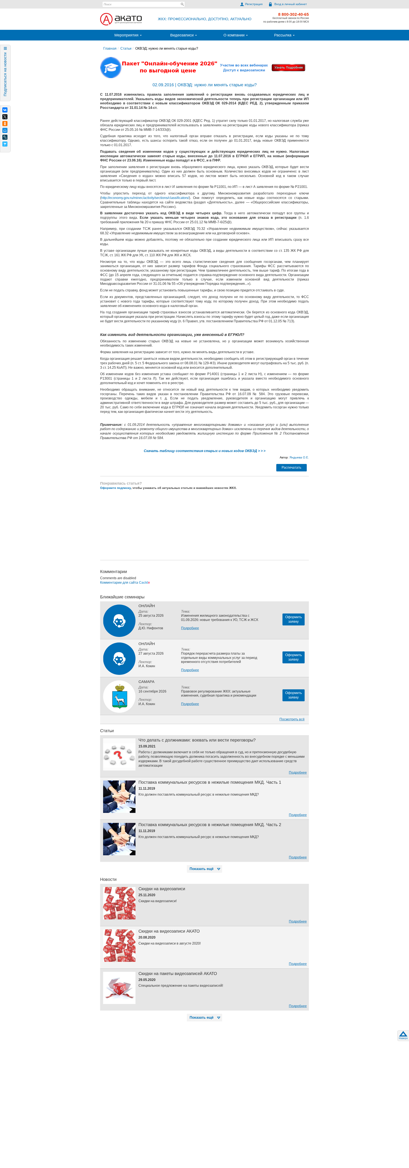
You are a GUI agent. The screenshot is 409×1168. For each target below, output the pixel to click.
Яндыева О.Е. (299, 457)
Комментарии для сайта (125, 582)
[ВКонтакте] (4, 110)
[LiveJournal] (4, 137)
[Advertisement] (204, 525)
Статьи (125, 48)
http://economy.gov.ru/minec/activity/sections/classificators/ (145, 198)
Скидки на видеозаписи (161, 888)
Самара (146, 682)
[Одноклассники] (4, 123)
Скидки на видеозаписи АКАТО (169, 931)
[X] (4, 117)
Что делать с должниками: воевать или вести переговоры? (197, 740)
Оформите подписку (115, 488)
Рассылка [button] (283, 35)
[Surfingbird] (4, 144)
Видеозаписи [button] (182, 35)
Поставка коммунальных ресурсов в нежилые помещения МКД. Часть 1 (209, 782)
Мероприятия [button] (127, 35)
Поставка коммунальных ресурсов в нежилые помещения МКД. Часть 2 (209, 824)
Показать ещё (201, 869)
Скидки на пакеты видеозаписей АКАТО (177, 973)
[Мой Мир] (4, 130)
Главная (110, 48)
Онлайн (146, 606)
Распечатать (291, 467)
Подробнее (190, 628)
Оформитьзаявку (293, 619)
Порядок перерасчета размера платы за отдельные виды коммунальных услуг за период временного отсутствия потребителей (219, 657)
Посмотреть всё (292, 719)
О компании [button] (234, 35)
